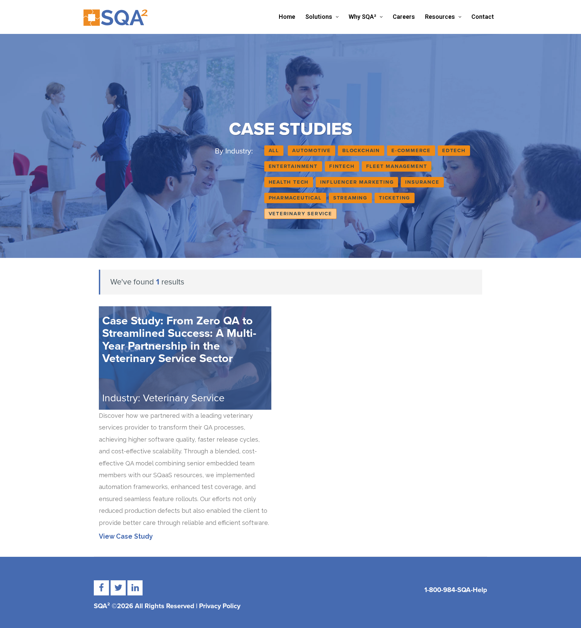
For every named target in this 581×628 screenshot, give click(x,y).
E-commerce (411, 150)
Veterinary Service (300, 214)
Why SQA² (362, 16)
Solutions (318, 16)
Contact (482, 16)
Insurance (422, 182)
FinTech (342, 166)
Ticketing (394, 198)
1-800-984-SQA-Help (455, 590)
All (274, 150)
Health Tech (289, 182)
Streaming (350, 198)
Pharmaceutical (295, 198)
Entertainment (293, 166)
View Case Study (126, 536)
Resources (440, 16)
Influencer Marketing (357, 182)
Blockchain (361, 150)
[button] (322, 16)
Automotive (311, 150)
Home (287, 16)
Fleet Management (396, 166)
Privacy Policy (219, 606)
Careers (404, 16)
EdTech (454, 150)
